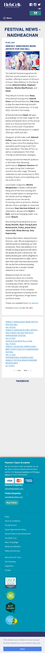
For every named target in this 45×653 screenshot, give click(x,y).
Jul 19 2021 (10, 365)
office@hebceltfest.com (14, 489)
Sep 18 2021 (11, 343)
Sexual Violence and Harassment (18, 534)
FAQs (7, 517)
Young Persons (11, 525)
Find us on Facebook (31, 4)
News (16, 308)
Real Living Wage (11, 542)
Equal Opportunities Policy (15, 529)
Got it (22, 649)
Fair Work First (10, 538)
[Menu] (4, 18)
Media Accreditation (13, 546)
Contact (8, 570)
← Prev (18, 370)
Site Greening (10, 561)
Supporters (9, 566)
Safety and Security (12, 551)
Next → (26, 370)
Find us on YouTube (39, 9)
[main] (22, 177)
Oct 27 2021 (11, 338)
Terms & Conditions (22, 472)
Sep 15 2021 (11, 354)
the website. (33, 303)
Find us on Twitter (39, 4)
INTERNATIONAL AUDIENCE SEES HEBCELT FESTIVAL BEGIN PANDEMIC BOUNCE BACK (21, 360)
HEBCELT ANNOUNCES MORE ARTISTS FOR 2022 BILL (22, 323)
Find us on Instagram (35, 4)
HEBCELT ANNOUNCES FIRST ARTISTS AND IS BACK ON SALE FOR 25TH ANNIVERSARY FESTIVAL (22, 333)
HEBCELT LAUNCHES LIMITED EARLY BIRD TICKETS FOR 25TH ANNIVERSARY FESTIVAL (22, 349)
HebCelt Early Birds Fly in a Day (19, 341)
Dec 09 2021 (11, 327)
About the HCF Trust (13, 557)
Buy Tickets (12, 502)
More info (36, 643)
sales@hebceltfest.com (14, 497)
